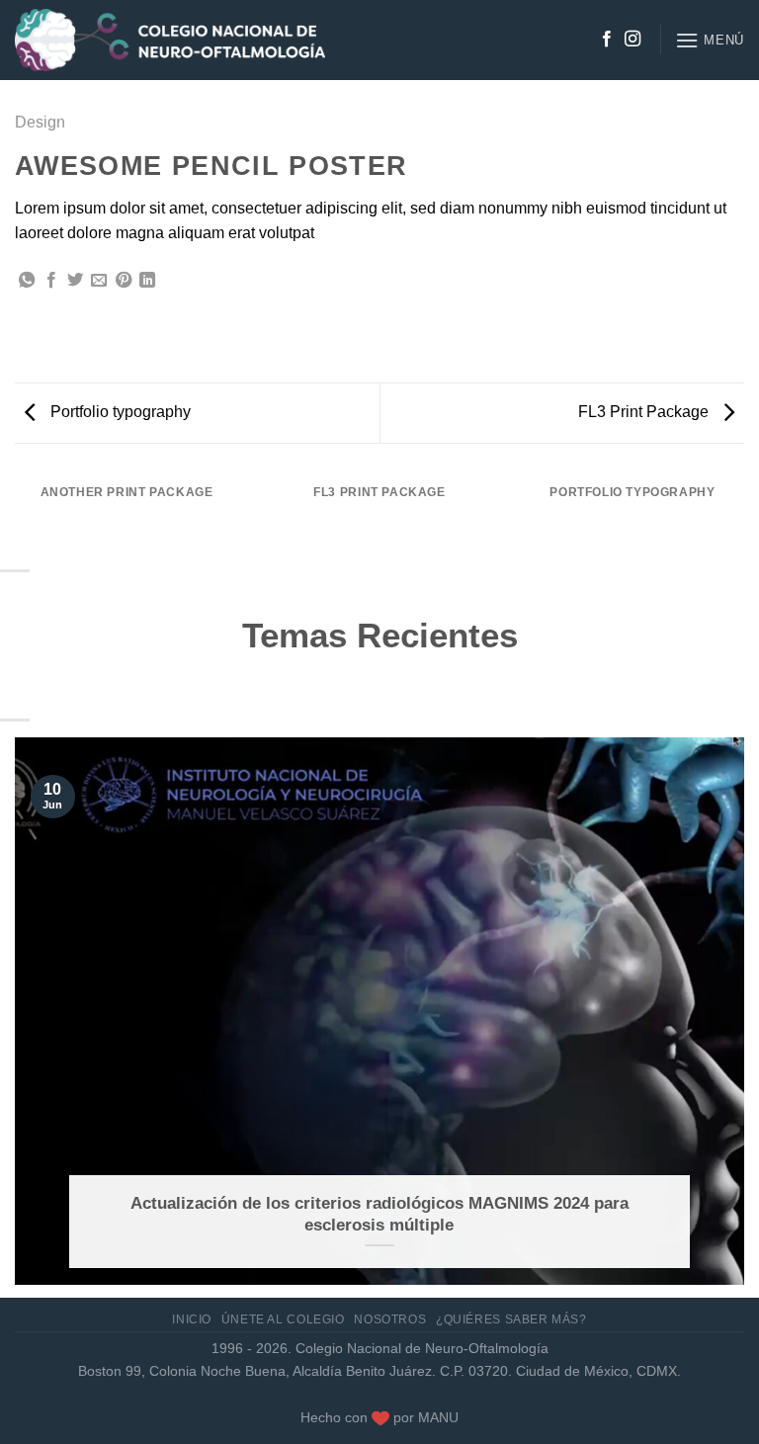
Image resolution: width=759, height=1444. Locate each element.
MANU (438, 1417)
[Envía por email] (99, 281)
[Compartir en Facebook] (51, 281)
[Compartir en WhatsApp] (27, 281)
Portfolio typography (118, 411)
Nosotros (390, 1319)
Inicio (191, 1319)
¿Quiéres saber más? (511, 1319)
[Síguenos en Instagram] (632, 39)
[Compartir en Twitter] (75, 281)
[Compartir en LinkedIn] (147, 281)
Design (40, 122)
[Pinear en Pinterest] (123, 281)
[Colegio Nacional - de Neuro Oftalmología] (170, 40)
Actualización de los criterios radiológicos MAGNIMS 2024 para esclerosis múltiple (379, 1214)
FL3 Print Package (645, 411)
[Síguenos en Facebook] (607, 39)
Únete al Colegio (283, 1319)
